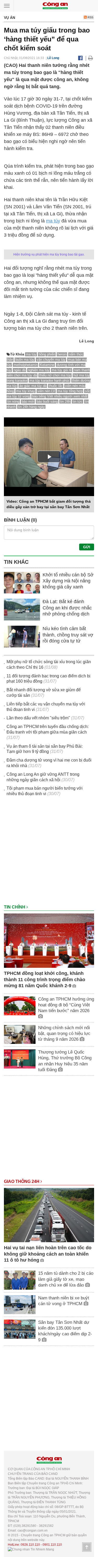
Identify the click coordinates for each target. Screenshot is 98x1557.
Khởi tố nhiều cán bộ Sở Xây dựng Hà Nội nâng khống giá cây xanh (68, 581)
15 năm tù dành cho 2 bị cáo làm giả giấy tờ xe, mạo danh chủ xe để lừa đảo (65, 1279)
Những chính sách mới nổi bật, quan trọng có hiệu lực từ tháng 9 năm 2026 (64, 1033)
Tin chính (15, 907)
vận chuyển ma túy (51, 360)
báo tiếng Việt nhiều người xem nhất (60, 396)
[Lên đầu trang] (86, 1547)
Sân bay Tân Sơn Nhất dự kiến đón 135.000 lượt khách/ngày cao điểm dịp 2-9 (65, 1331)
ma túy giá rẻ (62, 370)
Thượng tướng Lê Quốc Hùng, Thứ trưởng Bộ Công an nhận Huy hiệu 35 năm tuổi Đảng (64, 1061)
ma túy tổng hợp (70, 391)
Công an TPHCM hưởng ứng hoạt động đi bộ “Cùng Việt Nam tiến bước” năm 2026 (66, 1005)
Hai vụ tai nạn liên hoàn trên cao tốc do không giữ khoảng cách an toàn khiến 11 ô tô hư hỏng (47, 1254)
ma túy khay (25, 391)
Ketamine (47, 365)
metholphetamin (26, 365)
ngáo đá (20, 370)
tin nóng (13, 401)
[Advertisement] (49, 853)
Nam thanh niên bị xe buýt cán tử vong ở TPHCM (63, 1300)
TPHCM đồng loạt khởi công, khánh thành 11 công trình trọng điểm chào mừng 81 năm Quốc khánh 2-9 (44, 979)
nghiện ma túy (38, 370)
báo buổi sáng (47, 401)
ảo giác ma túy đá (33, 386)
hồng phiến (47, 354)
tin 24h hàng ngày (31, 407)
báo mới (28, 401)
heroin (62, 354)
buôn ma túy (24, 360)
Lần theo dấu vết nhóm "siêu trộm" (38, 718)
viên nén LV (46, 391)
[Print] (90, 58)
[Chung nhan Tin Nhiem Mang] (31, 1549)
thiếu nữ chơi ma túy (55, 375)
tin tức (78, 401)
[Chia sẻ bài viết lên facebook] (80, 58)
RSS (90, 17)
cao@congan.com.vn (33, 1530)
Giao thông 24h (22, 1181)
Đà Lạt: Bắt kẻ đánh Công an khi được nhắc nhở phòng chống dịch (67, 608)
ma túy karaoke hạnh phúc (50, 380)
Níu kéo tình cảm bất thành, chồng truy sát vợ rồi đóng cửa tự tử (68, 635)
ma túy (53, 221)
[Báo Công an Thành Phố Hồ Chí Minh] (55, 5)
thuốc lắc (56, 386)
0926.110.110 (30, 1545)
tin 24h (65, 401)
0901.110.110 (52, 1545)
